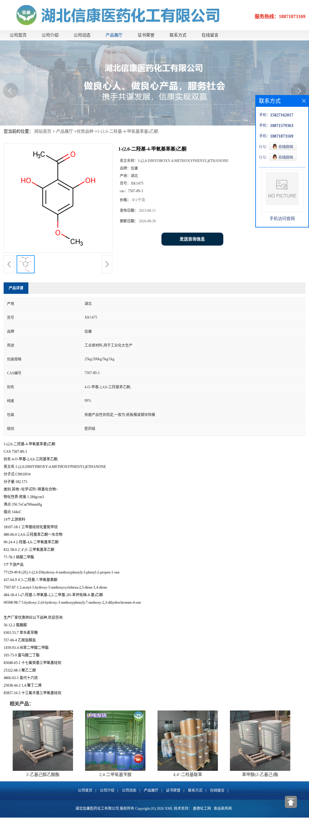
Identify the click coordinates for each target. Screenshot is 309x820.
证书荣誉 (146, 35)
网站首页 (42, 131)
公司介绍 (50, 35)
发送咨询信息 (192, 239)
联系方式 (178, 35)
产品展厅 (114, 35)
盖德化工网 (202, 808)
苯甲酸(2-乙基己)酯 (260, 774)
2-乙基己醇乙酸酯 (42, 774)
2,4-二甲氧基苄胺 (115, 774)
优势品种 (85, 131)
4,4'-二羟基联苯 (187, 774)
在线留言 (210, 35)
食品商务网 (223, 808)
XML (169, 808)
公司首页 (18, 35)
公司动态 (82, 35)
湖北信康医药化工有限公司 (97, 808)
